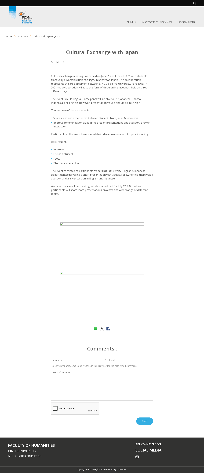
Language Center (186, 21)
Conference (166, 21)
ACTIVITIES (58, 62)
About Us (131, 21)
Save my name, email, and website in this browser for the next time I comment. (95, 365)
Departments (148, 21)
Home (9, 36)
